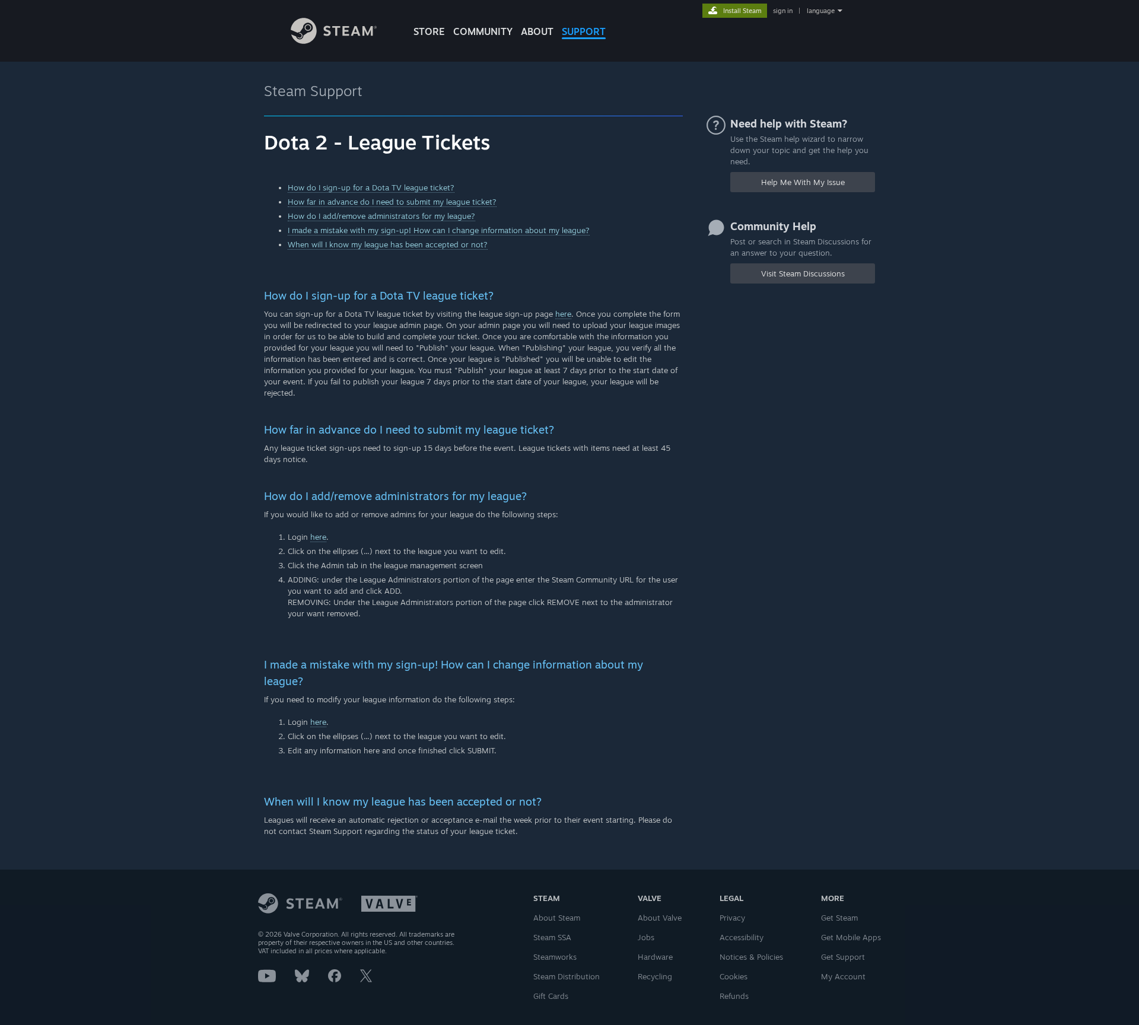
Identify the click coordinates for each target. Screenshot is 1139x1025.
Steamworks (555, 957)
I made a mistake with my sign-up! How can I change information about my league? (439, 230)
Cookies (733, 976)
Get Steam (839, 917)
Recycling (655, 976)
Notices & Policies (751, 957)
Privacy (732, 917)
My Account (843, 976)
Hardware (655, 957)
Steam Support (313, 91)
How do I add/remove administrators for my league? (381, 216)
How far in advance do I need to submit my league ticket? (392, 201)
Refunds (734, 996)
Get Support (843, 957)
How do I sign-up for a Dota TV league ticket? (371, 187)
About (537, 31)
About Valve (660, 917)
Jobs (646, 937)
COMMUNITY (483, 31)
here (563, 314)
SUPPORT (584, 31)
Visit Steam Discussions (803, 273)
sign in (783, 11)
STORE (429, 31)
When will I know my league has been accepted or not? (388, 244)
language (821, 11)
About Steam (556, 917)
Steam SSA (552, 937)
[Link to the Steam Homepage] (334, 41)
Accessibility (741, 937)
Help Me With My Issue (803, 182)
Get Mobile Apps (851, 937)
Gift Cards (550, 996)
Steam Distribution (566, 976)
